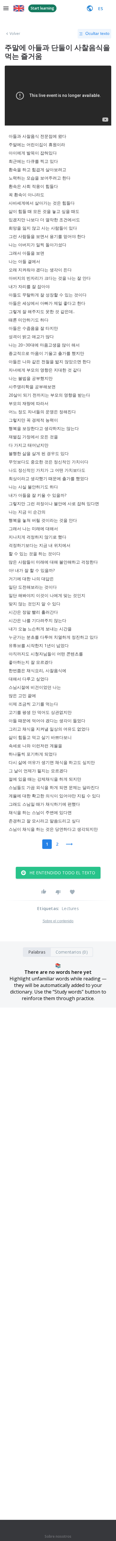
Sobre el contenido (58, 921)
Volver (15, 33)
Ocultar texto (97, 33)
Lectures (70, 908)
